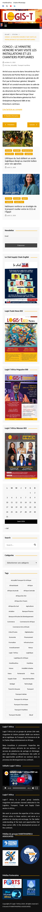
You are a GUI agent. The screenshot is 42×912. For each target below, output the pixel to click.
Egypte (25, 198)
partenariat (21, 673)
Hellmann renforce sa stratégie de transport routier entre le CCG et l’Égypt (21, 209)
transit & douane (14, 689)
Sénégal (12, 684)
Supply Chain (19, 202)
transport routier (15, 715)
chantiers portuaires (12, 116)
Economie (12, 637)
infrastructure (28, 642)
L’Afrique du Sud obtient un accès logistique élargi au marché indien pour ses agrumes (21, 161)
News (10, 673)
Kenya (31, 648)
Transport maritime (24, 65)
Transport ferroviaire (21, 705)
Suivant (32, 125)
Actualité (14, 65)
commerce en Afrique (27, 622)
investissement (14, 648)
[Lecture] (5, 788)
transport (30, 689)
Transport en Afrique (21, 699)
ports (32, 673)
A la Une (7, 65)
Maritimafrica (7, 3)
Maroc (11, 668)
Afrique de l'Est (21, 596)
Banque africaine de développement (21, 617)
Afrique (30, 585)
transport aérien (21, 694)
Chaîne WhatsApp (19, 3)
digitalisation (29, 632)
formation (12, 642)
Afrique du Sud (27, 150)
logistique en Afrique (21, 658)
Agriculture (9, 154)
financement (28, 637)
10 (7, 503)
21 (26, 507)
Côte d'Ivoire (13, 632)
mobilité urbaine (27, 668)
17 (7, 507)
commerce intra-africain (21, 627)
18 (12, 507)
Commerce (19, 154)
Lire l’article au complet (12, 109)
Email (6, 236)
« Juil (7, 528)
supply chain (12, 679)
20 (21, 507)
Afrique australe (12, 591)
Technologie (28, 684)
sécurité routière (28, 679)
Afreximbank (13, 585)
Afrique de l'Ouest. (21, 601)
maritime (30, 663)
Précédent (11, 125)
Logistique (29, 154)
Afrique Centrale (29, 591)
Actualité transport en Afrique (21, 580)
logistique (29, 653)
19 (16, 507)
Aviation (11, 611)
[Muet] (33, 788)
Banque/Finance (27, 611)
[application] (21, 779)
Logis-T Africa (13, 653)
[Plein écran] (37, 788)
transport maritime (21, 710)
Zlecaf (31, 715)
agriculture (29, 606)
